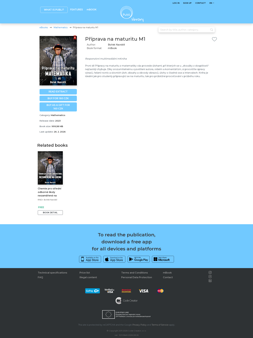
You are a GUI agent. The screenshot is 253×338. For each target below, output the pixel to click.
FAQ (40, 277)
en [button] (211, 3)
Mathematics (60, 27)
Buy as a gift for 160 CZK (58, 107)
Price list (85, 272)
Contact (200, 3)
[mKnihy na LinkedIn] (210, 280)
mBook (167, 272)
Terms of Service (160, 325)
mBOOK (91, 9)
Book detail (50, 212)
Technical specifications (52, 272)
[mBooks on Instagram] (210, 272)
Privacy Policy (139, 325)
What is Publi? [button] (54, 9)
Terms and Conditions (134, 272)
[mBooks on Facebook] (210, 276)
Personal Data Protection (136, 277)
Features (76, 9)
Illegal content (88, 277)
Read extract (58, 91)
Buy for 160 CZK (58, 98)
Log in (176, 3)
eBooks (44, 27)
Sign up (187, 3)
